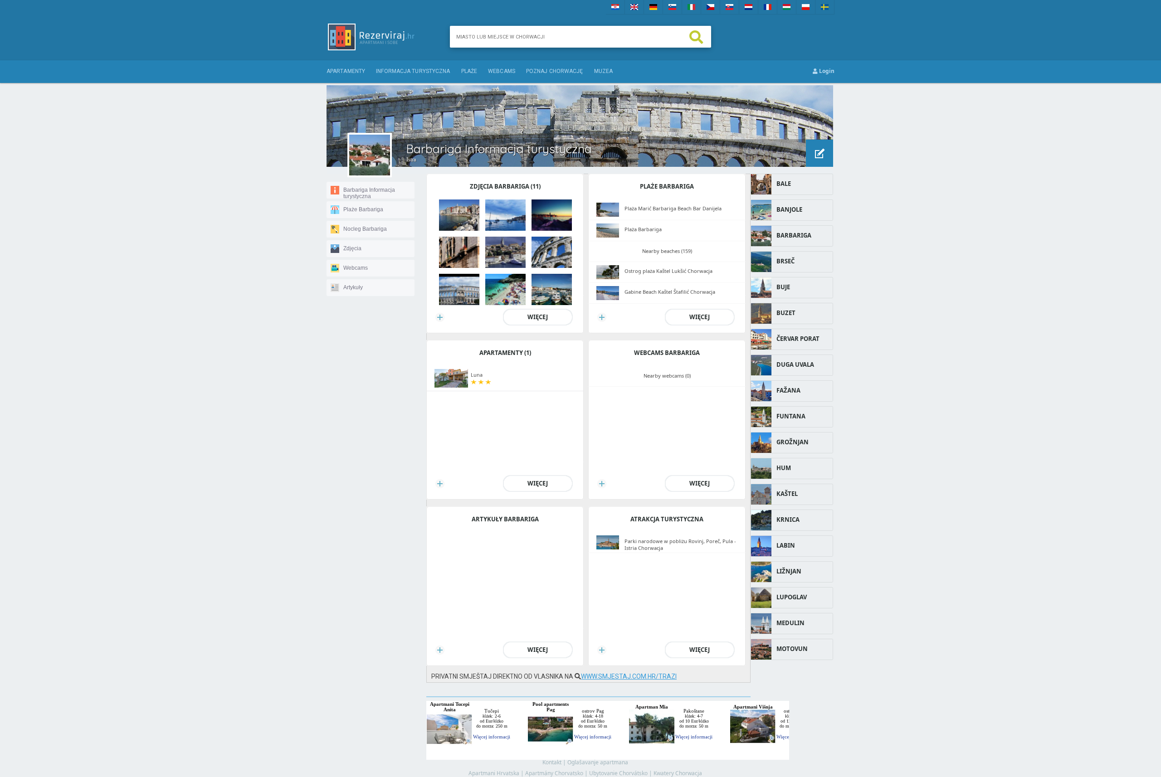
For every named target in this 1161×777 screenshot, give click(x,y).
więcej (537, 317)
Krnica (788, 519)
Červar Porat (798, 339)
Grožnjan (792, 442)
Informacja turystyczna (413, 71)
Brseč (785, 261)
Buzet (785, 313)
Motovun (792, 649)
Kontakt (551, 762)
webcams (501, 71)
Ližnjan (788, 571)
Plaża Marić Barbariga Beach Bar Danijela (673, 208)
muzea (603, 71)
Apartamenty (346, 71)
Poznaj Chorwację (554, 71)
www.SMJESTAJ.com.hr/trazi (629, 676)
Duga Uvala (795, 364)
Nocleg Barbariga (365, 229)
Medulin (790, 623)
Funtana (790, 416)
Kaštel (787, 494)
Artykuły (353, 287)
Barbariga (793, 235)
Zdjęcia (352, 248)
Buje (783, 287)
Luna (477, 374)
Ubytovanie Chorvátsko (618, 773)
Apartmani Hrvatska (493, 773)
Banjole (789, 209)
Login (826, 71)
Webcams (355, 268)
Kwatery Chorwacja (678, 773)
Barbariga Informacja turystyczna (369, 193)
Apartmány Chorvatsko (554, 773)
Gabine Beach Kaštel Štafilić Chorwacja (669, 291)
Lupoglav (791, 597)
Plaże (469, 71)
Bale (783, 184)
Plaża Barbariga (643, 229)
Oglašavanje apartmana (597, 762)
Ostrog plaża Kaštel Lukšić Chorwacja (668, 270)
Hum (783, 468)
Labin (785, 545)
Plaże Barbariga (363, 209)
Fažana (788, 390)
